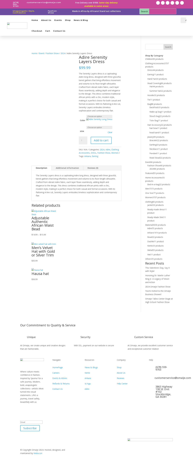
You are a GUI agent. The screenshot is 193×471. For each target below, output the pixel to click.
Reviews (120, 378)
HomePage (57, 367)
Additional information (67, 168)
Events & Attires (59, 378)
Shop (68, 20)
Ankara (87, 156)
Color (82, 120)
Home (35, 20)
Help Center (122, 383)
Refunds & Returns (61, 383)
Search (168, 47)
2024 (63, 53)
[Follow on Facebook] (158, 3)
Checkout (37, 31)
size (82, 131)
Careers (55, 372)
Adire (108, 149)
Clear (110, 132)
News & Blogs (91, 367)
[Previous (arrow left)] (5, 235)
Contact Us (59, 31)
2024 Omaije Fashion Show (157, 286)
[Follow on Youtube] (177, 3)
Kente (87, 372)
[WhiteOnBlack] (99, 119)
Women (115, 152)
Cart (47, 31)
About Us (46, 20)
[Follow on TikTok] (172, 3)
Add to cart (101, 140)
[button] (99, 119)
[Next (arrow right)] (188, 235)
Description (41, 168)
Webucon (38, 453)
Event (41, 53)
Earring (95, 156)
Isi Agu (88, 383)
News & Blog (81, 20)
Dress (93, 152)
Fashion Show (52, 12)
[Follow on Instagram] (167, 3)
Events (58, 20)
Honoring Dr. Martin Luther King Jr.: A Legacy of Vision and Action (157, 279)
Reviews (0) (93, 168)
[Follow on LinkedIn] (182, 3)
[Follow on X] (163, 3)
